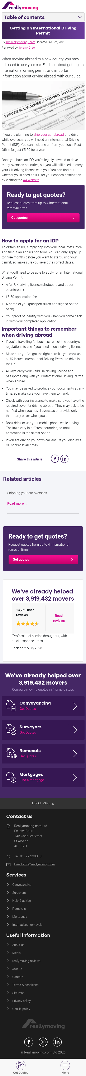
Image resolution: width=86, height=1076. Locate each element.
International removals (27, 925)
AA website (31, 180)
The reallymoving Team (20, 42)
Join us (17, 969)
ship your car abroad (49, 135)
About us (18, 945)
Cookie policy (21, 1009)
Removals (19, 909)
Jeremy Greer (27, 47)
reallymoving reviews (26, 961)
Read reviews (59, 618)
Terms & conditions (25, 985)
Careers (17, 977)
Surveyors (19, 893)
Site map (18, 993)
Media (16, 953)
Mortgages (19, 917)
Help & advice (21, 901)
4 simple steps (63, 690)
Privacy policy (21, 1001)
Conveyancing (21, 885)
